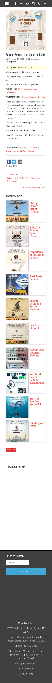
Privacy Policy (26, 668)
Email (26, 148)
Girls (10, 166)
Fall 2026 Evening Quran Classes (35, 232)
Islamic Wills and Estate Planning (35, 305)
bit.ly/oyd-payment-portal (33, 97)
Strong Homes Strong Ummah (34, 207)
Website (34, 148)
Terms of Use (26, 673)
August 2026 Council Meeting (37, 352)
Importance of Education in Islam (37, 255)
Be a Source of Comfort (36, 327)
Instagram (11, 151)
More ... (10, 450)
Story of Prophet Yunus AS (35, 401)
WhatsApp (22, 151)
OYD (15, 166)
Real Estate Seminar (36, 278)
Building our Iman (37, 424)
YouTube (32, 151)
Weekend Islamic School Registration (37, 378)
